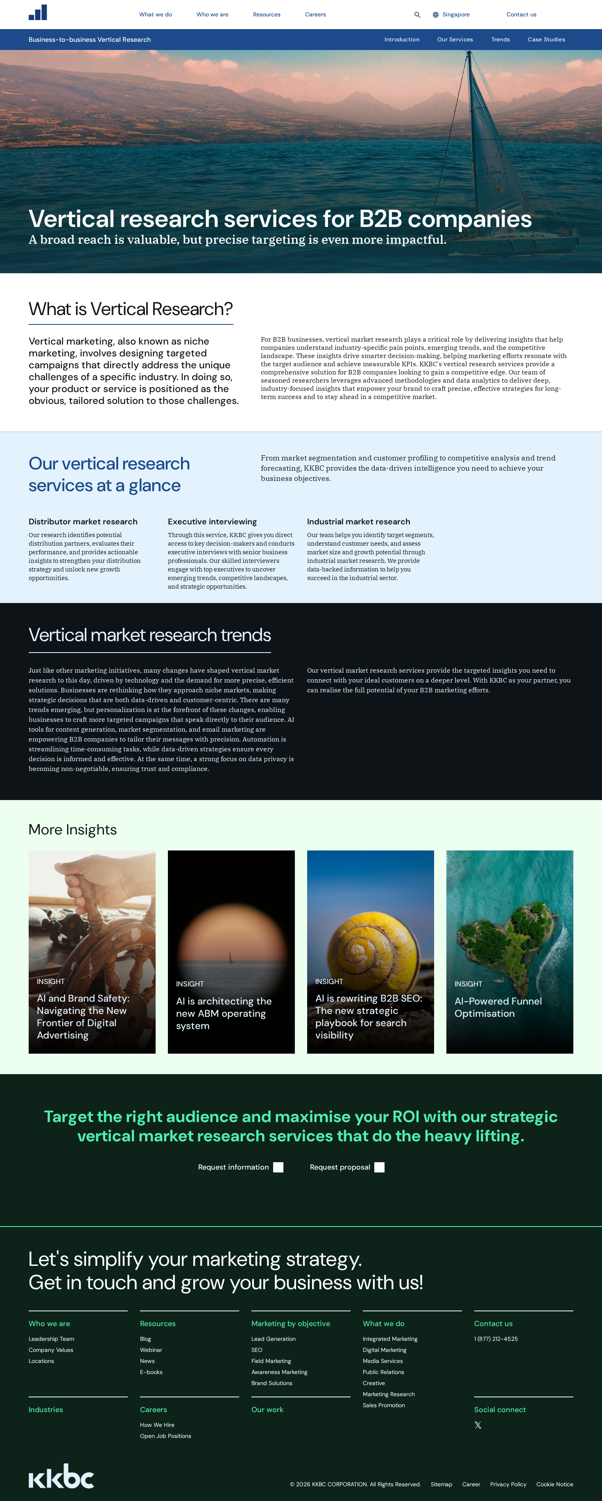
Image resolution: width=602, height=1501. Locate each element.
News (147, 1361)
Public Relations (383, 1372)
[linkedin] (511, 1425)
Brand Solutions (271, 1383)
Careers (153, 1410)
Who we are (49, 1324)
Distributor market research (83, 521)
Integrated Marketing (390, 1338)
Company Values (51, 1350)
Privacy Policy (508, 1484)
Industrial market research (358, 521)
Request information (233, 1167)
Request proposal (340, 1167)
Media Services (383, 1361)
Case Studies (546, 39)
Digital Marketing (385, 1350)
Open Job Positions (165, 1436)
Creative (374, 1383)
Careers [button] (315, 14)
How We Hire (157, 1424)
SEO (257, 1350)
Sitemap (442, 1484)
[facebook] (495, 1425)
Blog (145, 1338)
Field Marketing (271, 1361)
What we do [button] (155, 14)
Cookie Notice (554, 1484)
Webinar (151, 1350)
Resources (158, 1324)
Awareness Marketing (279, 1372)
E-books (151, 1372)
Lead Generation (273, 1338)
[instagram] (528, 1425)
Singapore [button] (456, 14)
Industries (46, 1410)
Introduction (402, 39)
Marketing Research (389, 1394)
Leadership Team (51, 1338)
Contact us (521, 14)
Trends (500, 39)
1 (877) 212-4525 (496, 1338)
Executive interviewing (212, 521)
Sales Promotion (384, 1405)
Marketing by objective (290, 1324)
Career (471, 1484)
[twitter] (478, 1425)
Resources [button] (267, 14)
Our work (267, 1410)
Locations (41, 1361)
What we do (384, 1324)
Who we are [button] (213, 14)
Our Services (455, 39)
